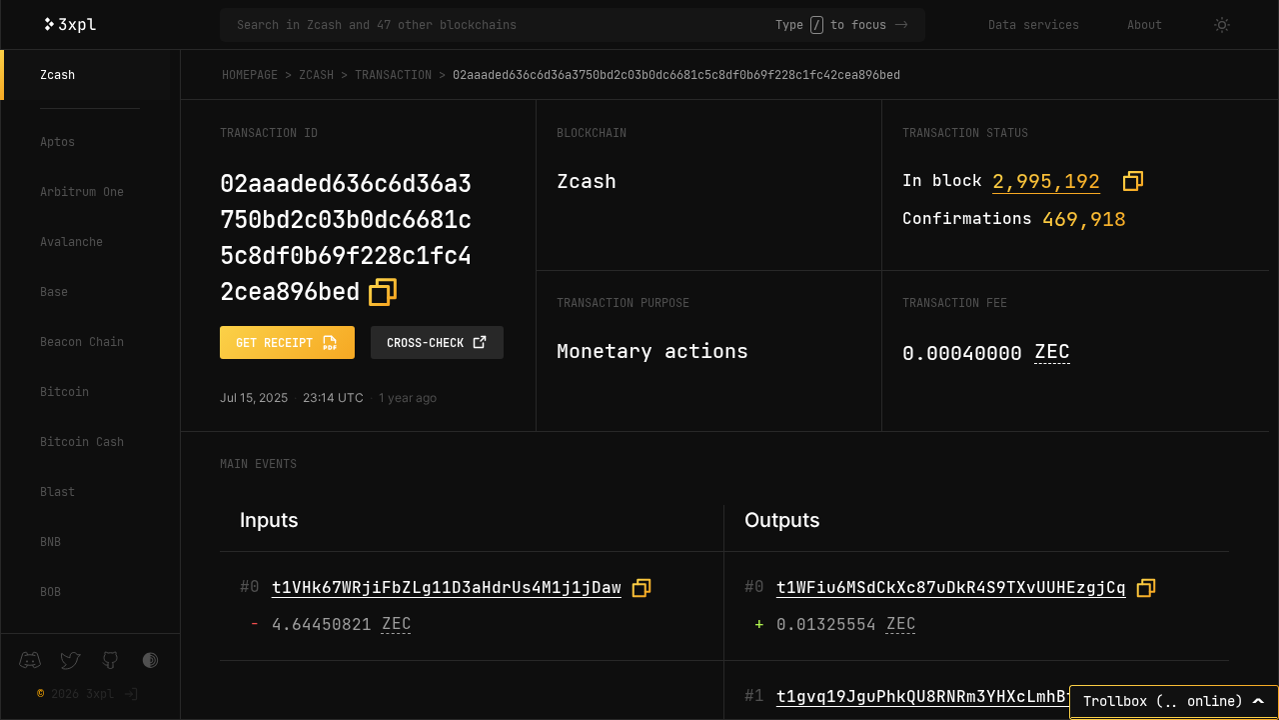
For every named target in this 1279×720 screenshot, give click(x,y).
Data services (1033, 25)
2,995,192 (1046, 181)
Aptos (57, 142)
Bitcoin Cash (82, 442)
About (1144, 25)
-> (901, 25)
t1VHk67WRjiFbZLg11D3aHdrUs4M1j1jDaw (447, 587)
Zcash (57, 75)
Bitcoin (64, 392)
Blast (57, 492)
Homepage (250, 75)
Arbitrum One (82, 192)
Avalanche (71, 242)
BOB (50, 592)
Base (54, 292)
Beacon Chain (82, 342)
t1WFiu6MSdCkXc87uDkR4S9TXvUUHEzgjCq (951, 587)
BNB (50, 542)
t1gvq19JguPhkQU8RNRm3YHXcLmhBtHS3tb (951, 696)
